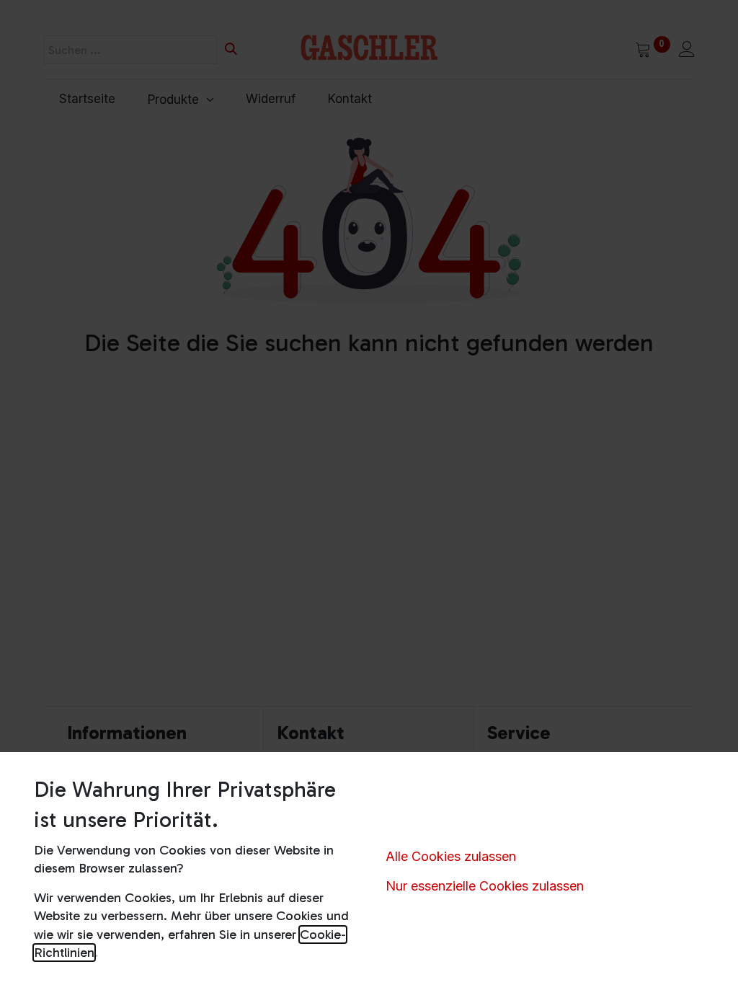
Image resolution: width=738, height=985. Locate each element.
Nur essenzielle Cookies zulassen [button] (485, 885)
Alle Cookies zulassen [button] (451, 856)
